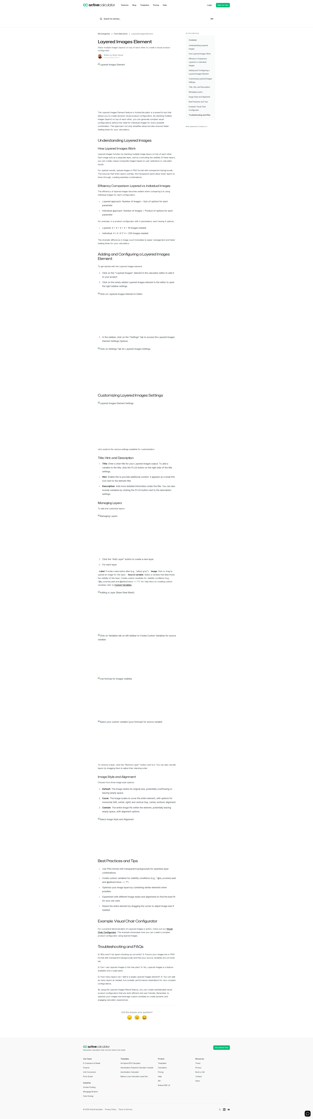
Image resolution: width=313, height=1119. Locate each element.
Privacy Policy (110, 1109)
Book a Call (200, 1072)
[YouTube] (228, 1109)
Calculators (162, 1068)
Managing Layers (196, 92)
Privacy (198, 1068)
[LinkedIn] (224, 1109)
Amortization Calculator (130, 1072)
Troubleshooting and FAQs (199, 115)
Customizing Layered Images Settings (200, 80)
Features (125, 5)
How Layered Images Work (200, 54)
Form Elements (121, 34)
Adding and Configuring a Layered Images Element (199, 72)
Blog (134, 5)
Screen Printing (89, 1087)
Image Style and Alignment (199, 97)
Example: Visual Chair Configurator (197, 108)
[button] (308, 1114)
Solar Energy (88, 1096)
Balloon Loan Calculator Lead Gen (134, 1076)
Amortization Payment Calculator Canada (137, 1068)
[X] (220, 1109)
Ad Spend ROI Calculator (130, 1063)
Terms (197, 1063)
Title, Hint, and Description (199, 87)
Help (165, 5)
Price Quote (88, 1076)
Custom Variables (123, 585)
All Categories (104, 34)
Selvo (197, 1081)
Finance (86, 1068)
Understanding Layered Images (198, 47)
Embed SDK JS (164, 1085)
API (159, 1081)
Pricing (156, 5)
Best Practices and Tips (198, 102)
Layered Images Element (142, 34)
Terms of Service (125, 1109)
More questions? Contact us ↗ (197, 126)
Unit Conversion (89, 1072)
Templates (144, 5)
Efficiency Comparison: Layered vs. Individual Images (198, 62)
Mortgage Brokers (90, 1092)
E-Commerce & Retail (91, 1063)
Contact (198, 1076)
